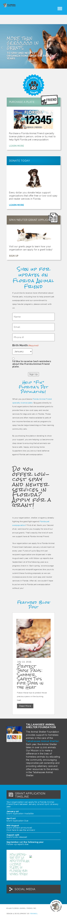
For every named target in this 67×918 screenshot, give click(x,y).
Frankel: (34, 913)
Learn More (16, 146)
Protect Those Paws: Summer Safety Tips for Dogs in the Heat (30, 676)
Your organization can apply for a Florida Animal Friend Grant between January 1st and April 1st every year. (32, 804)
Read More (25, 706)
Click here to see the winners (21, 830)
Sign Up (14, 256)
